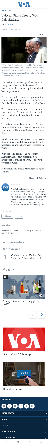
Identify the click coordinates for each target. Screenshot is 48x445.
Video (6, 270)
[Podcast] (32, 406)
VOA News (8, 25)
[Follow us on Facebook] (3, 406)
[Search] (40, 442)
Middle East (7, 11)
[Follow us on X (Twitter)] (9, 406)
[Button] (43, 34)
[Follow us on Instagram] (20, 406)
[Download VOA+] (24, 374)
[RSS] (26, 406)
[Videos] (18, 442)
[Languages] (29, 442)
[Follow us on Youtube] (15, 406)
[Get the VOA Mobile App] (24, 339)
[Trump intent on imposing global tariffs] (24, 287)
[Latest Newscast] (7, 442)
